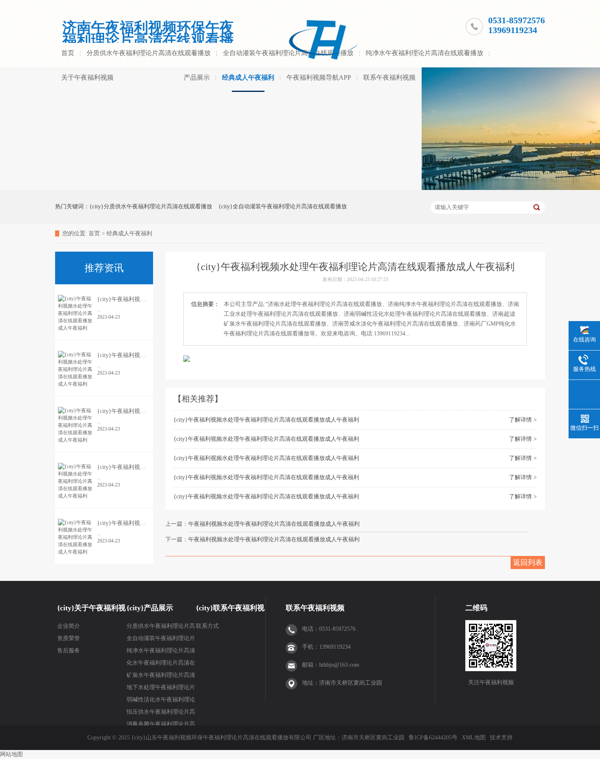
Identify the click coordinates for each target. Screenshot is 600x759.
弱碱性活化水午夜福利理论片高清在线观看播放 (161, 701)
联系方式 (207, 626)
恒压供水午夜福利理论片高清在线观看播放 (161, 713)
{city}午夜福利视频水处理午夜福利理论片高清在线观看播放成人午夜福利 (266, 420)
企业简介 (68, 626)
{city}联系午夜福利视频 (230, 612)
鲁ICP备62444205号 (433, 737)
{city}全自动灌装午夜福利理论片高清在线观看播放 (282, 206)
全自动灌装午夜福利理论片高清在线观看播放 (161, 640)
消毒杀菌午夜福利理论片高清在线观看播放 (161, 725)
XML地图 (474, 737)
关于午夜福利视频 (87, 77)
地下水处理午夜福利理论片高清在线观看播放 (161, 689)
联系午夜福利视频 (389, 77)
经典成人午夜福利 (248, 77)
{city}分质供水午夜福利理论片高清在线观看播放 (150, 206)
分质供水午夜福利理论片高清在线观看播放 (149, 52)
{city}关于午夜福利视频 (91, 612)
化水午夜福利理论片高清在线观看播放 (161, 664)
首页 (67, 52)
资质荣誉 (68, 638)
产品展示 (197, 77)
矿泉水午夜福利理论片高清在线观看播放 (161, 676)
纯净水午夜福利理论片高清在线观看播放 (424, 52)
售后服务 (68, 650)
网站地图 (11, 754)
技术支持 (501, 737)
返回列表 (527, 562)
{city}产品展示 (150, 608)
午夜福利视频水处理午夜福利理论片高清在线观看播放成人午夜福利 (274, 524)
